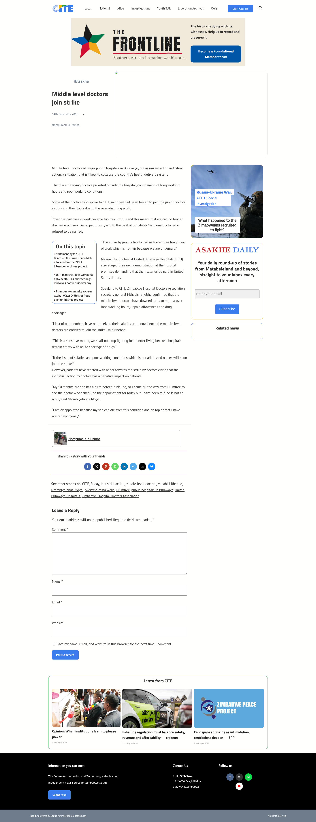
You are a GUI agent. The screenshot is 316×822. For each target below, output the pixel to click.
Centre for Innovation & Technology (68, 815)
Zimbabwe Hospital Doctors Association (110, 496)
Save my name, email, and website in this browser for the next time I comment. (114, 644)
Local (87, 8)
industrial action (112, 483)
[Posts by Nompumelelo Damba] (60, 442)
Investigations (140, 8)
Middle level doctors (141, 483)
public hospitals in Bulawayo (152, 490)
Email (57, 602)
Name (57, 581)
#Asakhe (81, 81)
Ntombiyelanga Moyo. (67, 490)
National (104, 8)
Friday (95, 483)
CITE (85, 483)
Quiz (214, 8)
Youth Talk (164, 8)
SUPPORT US (240, 8)
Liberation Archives (191, 8)
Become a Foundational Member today (216, 53)
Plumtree (123, 490)
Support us (59, 795)
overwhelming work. (100, 490)
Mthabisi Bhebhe (170, 483)
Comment (60, 529)
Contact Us (180, 766)
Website (58, 623)
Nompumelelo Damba (66, 125)
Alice (120, 8)
